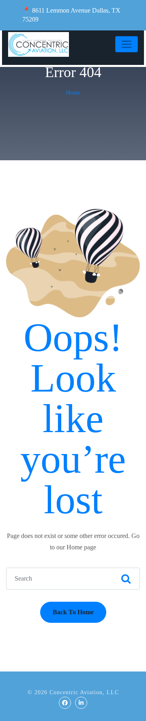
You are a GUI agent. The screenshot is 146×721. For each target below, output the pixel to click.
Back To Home (73, 612)
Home (73, 93)
